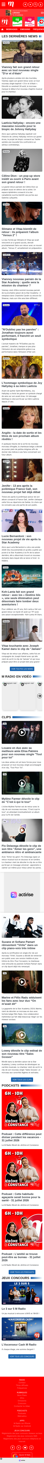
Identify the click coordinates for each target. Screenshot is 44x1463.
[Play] (3, 19)
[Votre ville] (25, 4)
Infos (22, 1398)
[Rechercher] (35, 4)
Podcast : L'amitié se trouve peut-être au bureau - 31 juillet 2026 (21, 1257)
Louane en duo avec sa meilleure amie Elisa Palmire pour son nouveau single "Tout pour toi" (22, 752)
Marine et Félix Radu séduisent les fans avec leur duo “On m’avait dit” (22, 1000)
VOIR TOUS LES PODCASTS (22, 1272)
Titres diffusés (22, 1385)
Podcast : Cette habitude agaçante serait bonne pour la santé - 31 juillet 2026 (21, 1197)
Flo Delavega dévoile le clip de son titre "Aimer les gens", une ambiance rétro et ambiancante (21, 849)
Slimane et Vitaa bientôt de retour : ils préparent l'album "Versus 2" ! (20, 232)
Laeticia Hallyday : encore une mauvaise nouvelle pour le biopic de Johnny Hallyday (21, 126)
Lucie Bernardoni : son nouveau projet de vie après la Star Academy (21, 539)
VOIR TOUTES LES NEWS (22, 669)
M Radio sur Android (22, 1426)
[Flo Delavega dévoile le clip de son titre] (22, 830)
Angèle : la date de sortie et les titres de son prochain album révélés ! (22, 436)
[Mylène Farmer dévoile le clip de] (22, 783)
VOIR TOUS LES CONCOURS (22, 1356)
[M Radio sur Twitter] (19, 1447)
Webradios (11, 29)
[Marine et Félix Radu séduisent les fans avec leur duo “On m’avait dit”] (22, 982)
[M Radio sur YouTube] (25, 1447)
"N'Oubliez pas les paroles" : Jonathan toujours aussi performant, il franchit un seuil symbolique (21, 334)
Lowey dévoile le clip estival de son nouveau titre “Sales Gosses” (22, 1053)
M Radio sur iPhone (22, 1423)
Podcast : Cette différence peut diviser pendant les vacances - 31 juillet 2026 (22, 1137)
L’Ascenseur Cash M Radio (19, 1344)
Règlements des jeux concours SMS (22, 1436)
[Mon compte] (40, 4)
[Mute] (42, 12)
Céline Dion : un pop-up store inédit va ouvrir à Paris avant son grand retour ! (21, 179)
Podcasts (22, 1413)
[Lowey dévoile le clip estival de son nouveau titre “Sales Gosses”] (22, 1035)
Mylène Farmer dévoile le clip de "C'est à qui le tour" (20, 800)
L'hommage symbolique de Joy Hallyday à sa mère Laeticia (22, 384)
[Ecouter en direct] (30, 4)
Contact (22, 1382)
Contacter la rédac (22, 1406)
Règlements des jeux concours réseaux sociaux (22, 1433)
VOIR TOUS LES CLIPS (22, 1079)
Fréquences (22, 1388)
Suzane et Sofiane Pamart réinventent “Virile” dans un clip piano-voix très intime (20, 945)
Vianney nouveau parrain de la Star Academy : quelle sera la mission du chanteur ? (21, 282)
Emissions (25, 29)
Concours (22, 1403)
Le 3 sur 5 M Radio (14, 1308)
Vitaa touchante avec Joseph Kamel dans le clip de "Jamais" (22, 647)
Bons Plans (22, 1395)
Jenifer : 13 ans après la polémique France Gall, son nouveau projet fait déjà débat (21, 489)
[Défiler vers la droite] (39, 696)
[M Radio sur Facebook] (12, 1447)
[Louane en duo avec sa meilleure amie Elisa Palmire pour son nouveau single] (22, 732)
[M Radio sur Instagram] (31, 1447)
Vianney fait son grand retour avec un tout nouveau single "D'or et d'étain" (20, 70)
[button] (10, 696)
